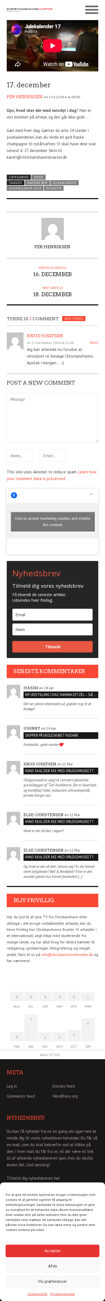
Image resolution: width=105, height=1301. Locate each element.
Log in (12, 1086)
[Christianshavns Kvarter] (30, 10)
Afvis (52, 1266)
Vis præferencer (52, 1281)
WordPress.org (65, 1096)
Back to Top (50, 1055)
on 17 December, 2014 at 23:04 (50, 343)
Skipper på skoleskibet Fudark (51, 735)
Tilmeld (52, 646)
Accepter (53, 1250)
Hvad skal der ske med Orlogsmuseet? (59, 770)
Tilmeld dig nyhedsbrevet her (33, 1178)
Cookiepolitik (37, 1294)
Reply (94, 342)
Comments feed (21, 1096)
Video (38, 177)
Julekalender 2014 (25, 188)
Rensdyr (53, 188)
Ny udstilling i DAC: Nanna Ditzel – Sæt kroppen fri (61, 694)
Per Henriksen (25, 96)
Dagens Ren (37, 183)
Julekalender (64, 183)
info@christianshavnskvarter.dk (67, 954)
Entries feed (64, 1086)
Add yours (73, 319)
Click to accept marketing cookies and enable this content (52, 521)
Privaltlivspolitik (62, 1294)
